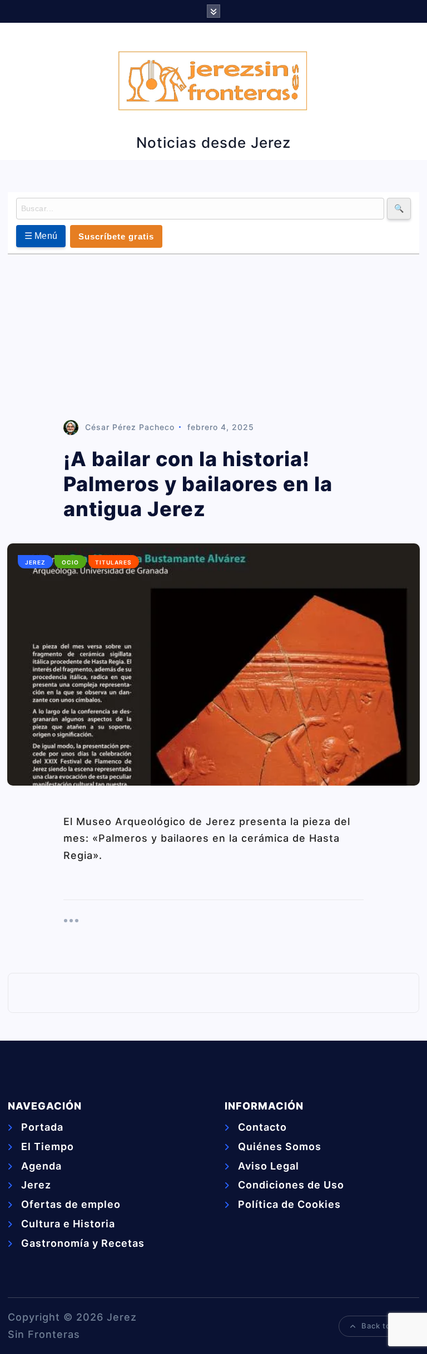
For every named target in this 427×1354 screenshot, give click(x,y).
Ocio (70, 562)
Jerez (35, 562)
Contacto (262, 1127)
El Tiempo (47, 1146)
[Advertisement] (214, 338)
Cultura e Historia (68, 1224)
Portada (42, 1127)
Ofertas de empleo (71, 1204)
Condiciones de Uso (291, 1185)
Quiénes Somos (279, 1146)
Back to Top (384, 1325)
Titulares (113, 562)
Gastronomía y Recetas (83, 1243)
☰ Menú (41, 236)
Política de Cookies (289, 1204)
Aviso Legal (268, 1166)
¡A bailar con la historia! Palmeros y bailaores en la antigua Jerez (197, 484)
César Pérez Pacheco (130, 427)
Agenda (41, 1166)
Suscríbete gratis (116, 236)
